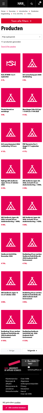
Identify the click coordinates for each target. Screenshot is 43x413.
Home (3, 11)
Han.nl (23, 391)
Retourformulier (12, 391)
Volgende (31, 350)
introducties (23, 11)
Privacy (23, 386)
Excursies (12, 11)
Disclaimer (25, 389)
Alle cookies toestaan (17, 408)
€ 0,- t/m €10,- (18, 14)
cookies (17, 402)
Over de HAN (26, 394)
